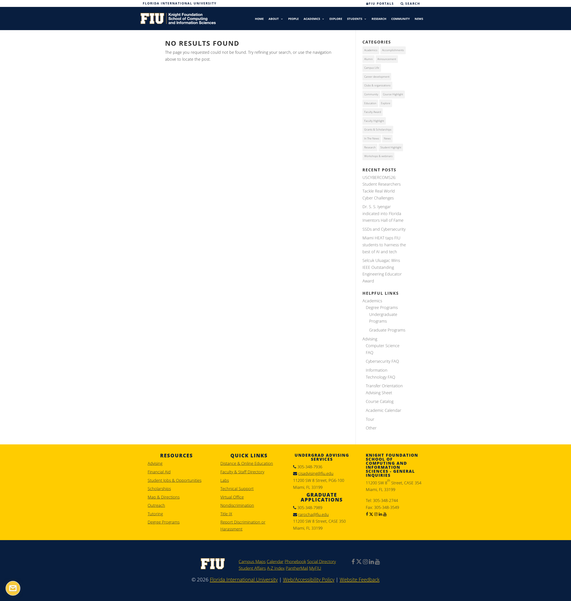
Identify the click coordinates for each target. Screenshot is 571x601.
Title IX (226, 513)
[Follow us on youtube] (384, 514)
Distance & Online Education (246, 463)
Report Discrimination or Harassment (242, 525)
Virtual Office (232, 497)
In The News (371, 138)
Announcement (386, 59)
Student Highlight (390, 147)
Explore (335, 19)
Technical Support (237, 488)
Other (371, 428)
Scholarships (159, 488)
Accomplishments (393, 50)
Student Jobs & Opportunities (174, 480)
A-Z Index (276, 568)
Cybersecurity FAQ (382, 361)
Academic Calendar (383, 410)
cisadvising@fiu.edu (315, 473)
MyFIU (315, 568)
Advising (369, 339)
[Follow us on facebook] (367, 514)
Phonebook (295, 561)
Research (379, 19)
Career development (376, 77)
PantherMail (297, 568)
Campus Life (371, 68)
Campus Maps (252, 561)
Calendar (275, 561)
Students (354, 19)
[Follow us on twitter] (370, 514)
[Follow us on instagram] (375, 514)
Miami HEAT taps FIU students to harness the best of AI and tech (384, 244)
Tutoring (155, 513)
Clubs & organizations (377, 85)
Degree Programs (382, 307)
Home (259, 19)
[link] (213, 567)
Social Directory (321, 561)
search (412, 3)
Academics (312, 19)
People (293, 19)
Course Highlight (393, 94)
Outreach (156, 505)
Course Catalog (379, 401)
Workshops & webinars (378, 156)
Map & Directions (164, 497)
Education (370, 103)
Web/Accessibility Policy (308, 579)
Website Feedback (360, 579)
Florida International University (180, 3)
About (274, 19)
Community (400, 19)
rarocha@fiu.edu (313, 514)
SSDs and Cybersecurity (383, 229)
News (419, 19)
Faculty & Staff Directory (242, 472)
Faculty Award (372, 112)
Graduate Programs (387, 330)
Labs (224, 480)
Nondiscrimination (237, 505)
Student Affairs (252, 568)
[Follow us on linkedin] (380, 514)
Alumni (368, 59)
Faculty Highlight (374, 121)
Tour (370, 419)
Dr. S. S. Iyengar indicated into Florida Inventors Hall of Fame (382, 213)
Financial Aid (159, 472)
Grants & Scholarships (377, 129)
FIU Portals (381, 3)
